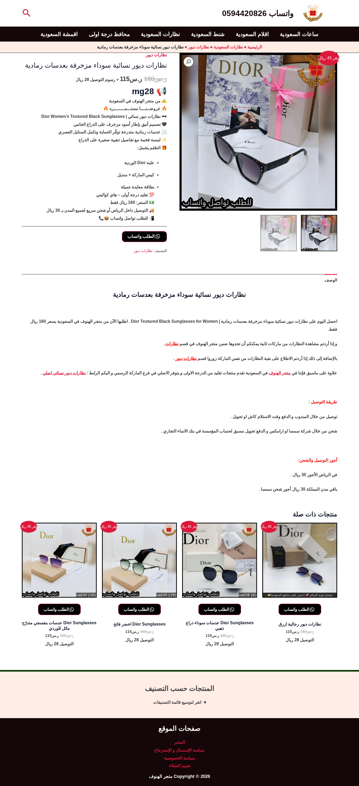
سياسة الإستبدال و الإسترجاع (179, 750)
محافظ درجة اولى (109, 34)
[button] (26, 13)
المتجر (179, 742)
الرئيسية (255, 47)
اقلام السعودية (252, 34)
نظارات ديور (198, 47)
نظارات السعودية (160, 34)
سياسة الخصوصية (179, 758)
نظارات (172, 343)
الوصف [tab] (331, 280)
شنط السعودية (208, 34)
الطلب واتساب (141, 236)
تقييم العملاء (179, 765)
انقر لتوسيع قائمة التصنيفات (177, 702)
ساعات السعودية (299, 34)
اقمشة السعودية (59, 34)
